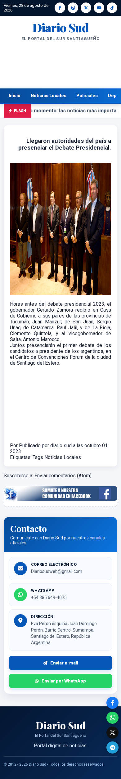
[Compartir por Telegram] (112, 747)
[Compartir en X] (112, 733)
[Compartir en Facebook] (112, 703)
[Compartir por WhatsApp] (112, 718)
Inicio (15, 95)
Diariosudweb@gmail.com (56, 571)
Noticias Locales (48, 95)
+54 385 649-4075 (49, 597)
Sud (60, 27)
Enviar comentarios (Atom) (63, 476)
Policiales (87, 95)
